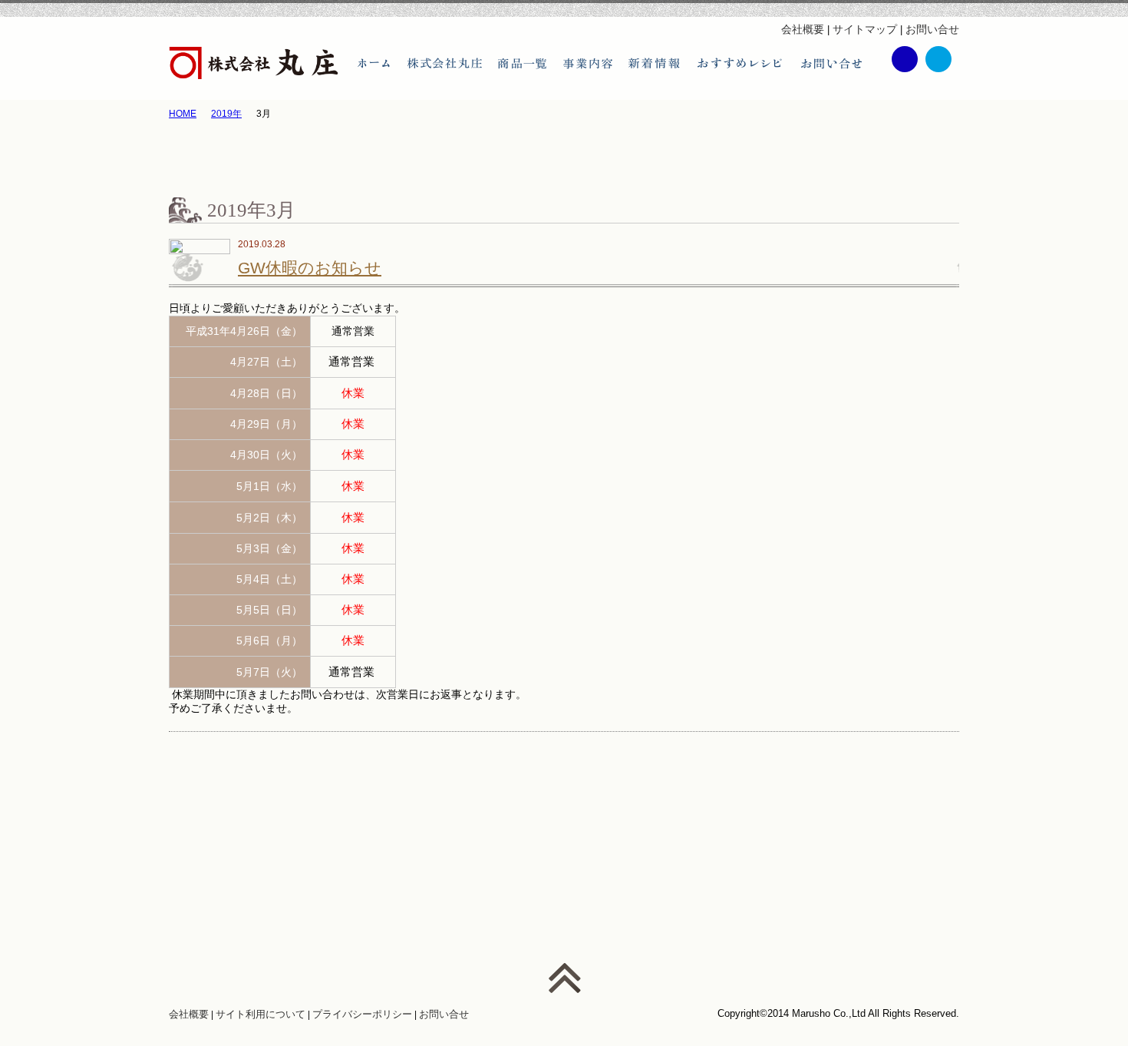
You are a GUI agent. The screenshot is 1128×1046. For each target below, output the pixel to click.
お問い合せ (932, 29)
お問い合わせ (831, 63)
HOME (182, 113)
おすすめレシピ (741, 63)
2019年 (226, 113)
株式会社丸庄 (444, 63)
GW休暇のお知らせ (309, 267)
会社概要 (802, 29)
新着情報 (654, 63)
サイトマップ (865, 29)
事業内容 (587, 63)
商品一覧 (522, 63)
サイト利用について (260, 1014)
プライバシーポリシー (362, 1014)
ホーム (374, 63)
